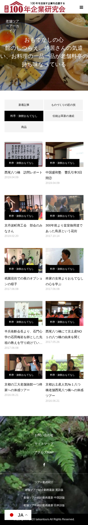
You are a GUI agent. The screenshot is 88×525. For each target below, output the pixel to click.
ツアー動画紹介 (44, 482)
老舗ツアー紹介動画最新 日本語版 (44, 505)
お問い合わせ (44, 435)
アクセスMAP (44, 452)
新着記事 (24, 104)
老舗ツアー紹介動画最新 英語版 (44, 489)
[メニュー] (81, 7)
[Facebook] (44, 464)
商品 (24, 127)
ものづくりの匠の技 (63, 104)
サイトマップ (44, 444)
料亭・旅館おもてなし (21, 162)
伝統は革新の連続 (63, 116)
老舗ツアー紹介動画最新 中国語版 (44, 497)
